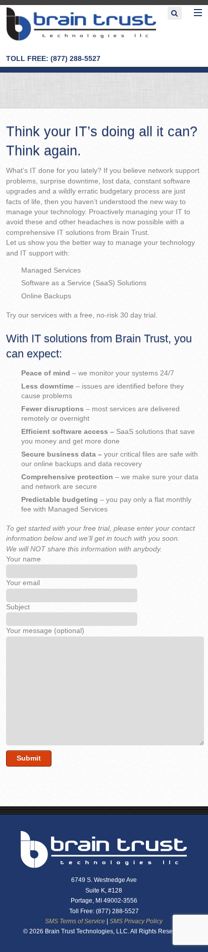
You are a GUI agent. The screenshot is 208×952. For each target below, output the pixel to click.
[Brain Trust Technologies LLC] (81, 39)
